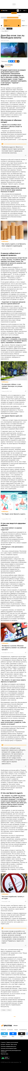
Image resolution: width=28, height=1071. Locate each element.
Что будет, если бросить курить (13, 514)
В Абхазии (5, 241)
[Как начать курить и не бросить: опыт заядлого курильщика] (14, 230)
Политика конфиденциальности (8, 1046)
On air (5, 20)
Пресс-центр (14, 1044)
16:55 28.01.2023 (5, 40)
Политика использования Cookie (9, 1048)
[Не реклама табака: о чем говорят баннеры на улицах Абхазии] (14, 370)
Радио (16, 1029)
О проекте (3, 1042)
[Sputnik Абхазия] (4, 11)
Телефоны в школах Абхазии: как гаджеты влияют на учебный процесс (14, 647)
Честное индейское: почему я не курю (13, 897)
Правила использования (12, 1042)
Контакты (3, 1044)
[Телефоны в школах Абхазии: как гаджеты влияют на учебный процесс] (14, 632)
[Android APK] (5, 1058)
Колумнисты (23, 1029)
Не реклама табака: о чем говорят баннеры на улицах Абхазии (12, 386)
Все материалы (8, 66)
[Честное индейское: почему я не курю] (14, 882)
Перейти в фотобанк (18, 58)
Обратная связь (4, 1054)
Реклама (8, 1044)
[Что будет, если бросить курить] (14, 500)
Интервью (3, 1010)
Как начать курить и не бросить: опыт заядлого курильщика (14, 245)
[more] (25, 155)
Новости (3, 1029)
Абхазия (9, 1010)
